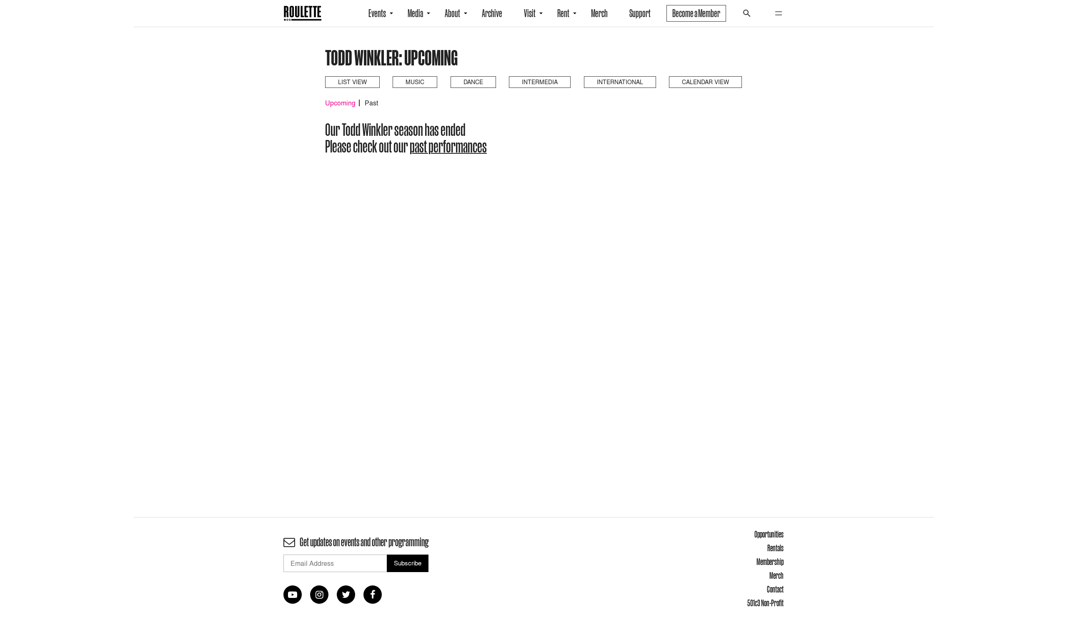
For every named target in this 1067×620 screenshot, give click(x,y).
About (452, 13)
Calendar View (705, 82)
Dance (473, 82)
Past (371, 103)
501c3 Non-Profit (765, 603)
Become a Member (696, 13)
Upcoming (340, 103)
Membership (770, 561)
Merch (599, 13)
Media (415, 13)
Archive (492, 13)
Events (377, 13)
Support (640, 13)
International (620, 82)
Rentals (775, 547)
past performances (448, 146)
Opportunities (769, 534)
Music (415, 82)
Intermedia (540, 82)
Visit (530, 13)
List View (352, 82)
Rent (563, 13)
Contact (775, 589)
